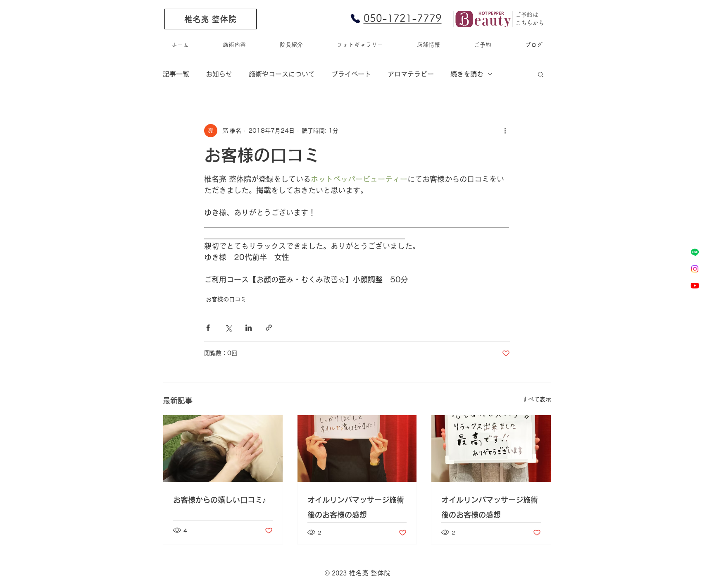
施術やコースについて (282, 74)
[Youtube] (695, 285)
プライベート (351, 74)
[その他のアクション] (505, 131)
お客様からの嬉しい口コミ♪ (219, 500)
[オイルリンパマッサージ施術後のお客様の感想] (357, 448)
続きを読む (466, 74)
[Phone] (355, 18)
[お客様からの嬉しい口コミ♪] (223, 448)
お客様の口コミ (226, 299)
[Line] (695, 252)
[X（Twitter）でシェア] (228, 328)
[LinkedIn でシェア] (248, 328)
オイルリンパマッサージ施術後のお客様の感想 (355, 507)
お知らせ (219, 74)
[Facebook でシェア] (208, 328)
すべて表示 (536, 399)
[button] (541, 74)
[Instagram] (695, 269)
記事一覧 (176, 74)
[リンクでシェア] (269, 328)
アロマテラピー (411, 74)
